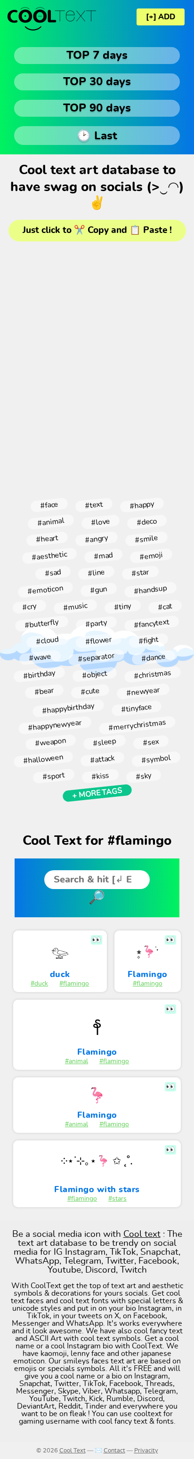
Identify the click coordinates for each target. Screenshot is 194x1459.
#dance (153, 657)
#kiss (100, 776)
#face (49, 505)
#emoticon (45, 589)
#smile (146, 539)
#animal (51, 522)
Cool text (142, 1234)
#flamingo (74, 983)
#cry (29, 606)
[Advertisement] (97, 367)
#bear (44, 691)
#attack (102, 759)
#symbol (156, 759)
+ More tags (97, 792)
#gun (98, 589)
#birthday (39, 674)
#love (100, 522)
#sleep (104, 742)
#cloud (47, 640)
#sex (150, 742)
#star (140, 572)
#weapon (50, 742)
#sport (53, 776)
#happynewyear (54, 725)
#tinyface (136, 708)
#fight (148, 640)
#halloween (43, 759)
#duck (39, 983)
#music (75, 606)
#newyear (143, 691)
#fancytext (151, 623)
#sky (143, 775)
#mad (103, 556)
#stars (117, 1198)
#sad (52, 572)
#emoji (151, 556)
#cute (90, 691)
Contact (114, 1451)
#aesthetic (49, 555)
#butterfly (41, 623)
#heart (46, 539)
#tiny (122, 606)
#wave (39, 658)
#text (93, 505)
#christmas (152, 674)
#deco (146, 522)
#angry (96, 539)
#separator (96, 657)
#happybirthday (68, 708)
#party (96, 624)
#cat (165, 606)
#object (94, 674)
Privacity (146, 1451)
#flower (98, 640)
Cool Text (72, 1451)
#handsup (150, 589)
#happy (141, 505)
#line (96, 572)
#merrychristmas (137, 725)
